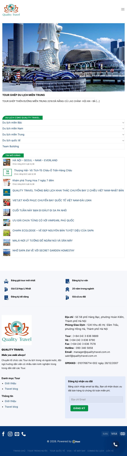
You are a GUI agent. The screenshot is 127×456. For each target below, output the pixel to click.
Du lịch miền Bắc (12, 122)
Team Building (10, 146)
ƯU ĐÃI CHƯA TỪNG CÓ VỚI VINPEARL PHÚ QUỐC (43, 220)
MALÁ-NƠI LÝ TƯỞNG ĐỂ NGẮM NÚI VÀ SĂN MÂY (43, 240)
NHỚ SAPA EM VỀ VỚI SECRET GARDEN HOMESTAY (43, 250)
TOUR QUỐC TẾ (57, 451)
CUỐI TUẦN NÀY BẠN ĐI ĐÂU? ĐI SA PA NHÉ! (40, 210)
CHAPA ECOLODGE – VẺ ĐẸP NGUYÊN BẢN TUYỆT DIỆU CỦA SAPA (53, 230)
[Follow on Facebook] (3, 434)
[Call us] (23, 434)
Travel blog (11, 388)
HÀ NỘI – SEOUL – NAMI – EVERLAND (35, 160)
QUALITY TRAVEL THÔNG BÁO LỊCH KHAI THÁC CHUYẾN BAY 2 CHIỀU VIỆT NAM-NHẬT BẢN (68, 190)
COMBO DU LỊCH (96, 451)
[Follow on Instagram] (10, 434)
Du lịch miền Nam (12, 128)
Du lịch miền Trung (13, 134)
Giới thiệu (10, 383)
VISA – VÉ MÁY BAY (76, 451)
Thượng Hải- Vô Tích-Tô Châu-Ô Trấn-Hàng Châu (43, 170)
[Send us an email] (17, 434)
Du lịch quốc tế (11, 140)
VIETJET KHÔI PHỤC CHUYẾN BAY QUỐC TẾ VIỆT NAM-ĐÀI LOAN (52, 200)
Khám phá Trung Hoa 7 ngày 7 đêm (33, 180)
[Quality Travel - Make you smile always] (11, 9)
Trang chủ (19, 451)
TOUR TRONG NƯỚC (37, 451)
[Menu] (123, 9)
